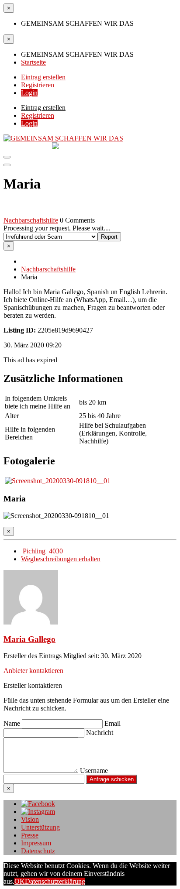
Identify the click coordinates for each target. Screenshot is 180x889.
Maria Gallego (29, 639)
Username (94, 770)
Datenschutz (38, 851)
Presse (29, 835)
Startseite (33, 62)
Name (12, 723)
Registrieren (37, 85)
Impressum (36, 843)
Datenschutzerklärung (55, 881)
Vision (30, 819)
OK (19, 881)
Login (29, 92)
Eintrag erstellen (43, 77)
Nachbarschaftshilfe (30, 220)
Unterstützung (40, 827)
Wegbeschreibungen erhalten (60, 559)
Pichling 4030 (42, 551)
